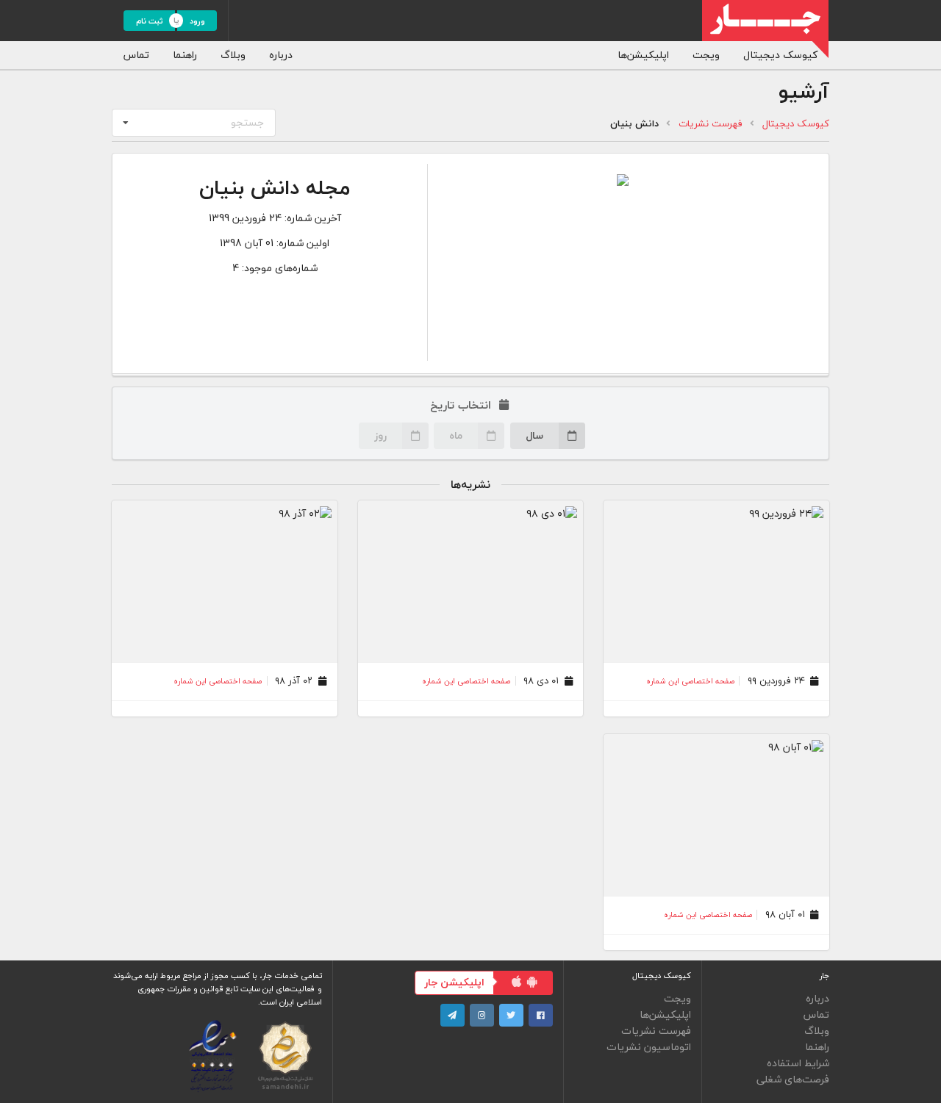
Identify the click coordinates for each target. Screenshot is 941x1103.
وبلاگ (233, 55)
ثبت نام (149, 21)
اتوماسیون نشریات (649, 1046)
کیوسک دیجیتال (780, 55)
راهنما (185, 55)
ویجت (706, 55)
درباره (281, 55)
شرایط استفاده (798, 1063)
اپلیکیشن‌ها (643, 55)
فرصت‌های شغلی (792, 1078)
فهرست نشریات (711, 124)
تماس (136, 55)
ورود (197, 21)
